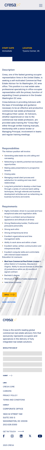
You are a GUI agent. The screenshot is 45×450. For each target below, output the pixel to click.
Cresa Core (9, 386)
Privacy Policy (10, 395)
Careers (7, 391)
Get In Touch (9, 431)
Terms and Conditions (14, 399)
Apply (6, 295)
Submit (5, 375)
